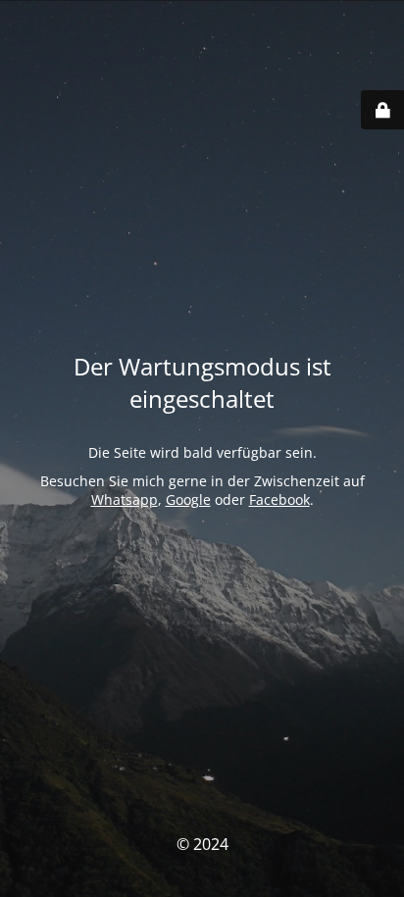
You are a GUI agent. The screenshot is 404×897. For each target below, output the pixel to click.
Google (188, 499)
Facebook (279, 499)
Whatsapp (124, 499)
